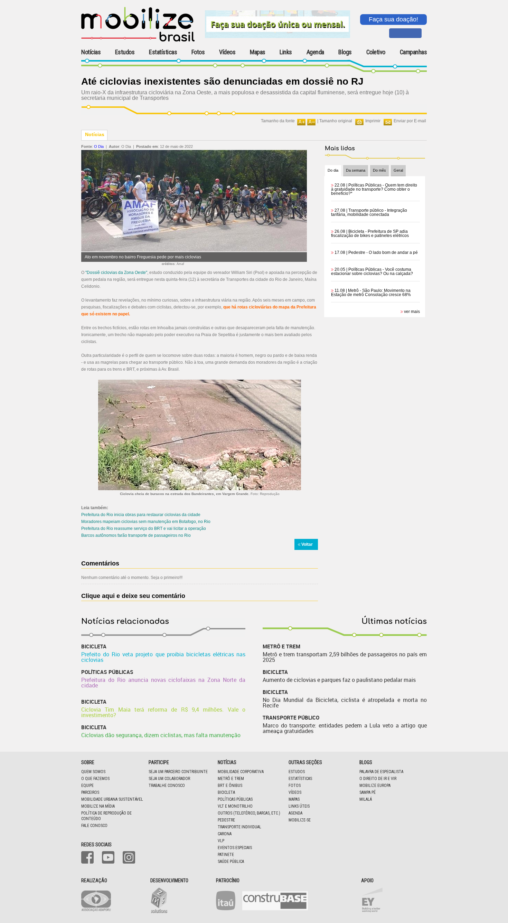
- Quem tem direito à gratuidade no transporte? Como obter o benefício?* (374, 189)
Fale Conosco (94, 825)
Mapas (257, 52)
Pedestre (226, 820)
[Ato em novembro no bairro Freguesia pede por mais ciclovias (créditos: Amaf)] (194, 250)
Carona (225, 833)
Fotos (198, 52)
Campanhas (413, 52)
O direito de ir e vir (377, 778)
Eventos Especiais (235, 847)
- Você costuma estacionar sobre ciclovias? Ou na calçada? (372, 271)
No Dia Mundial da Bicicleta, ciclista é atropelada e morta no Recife (345, 702)
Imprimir (372, 120)
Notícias (91, 52)
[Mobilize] (138, 40)
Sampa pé (367, 792)
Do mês (379, 170)
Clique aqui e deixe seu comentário (133, 595)
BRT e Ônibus (230, 785)
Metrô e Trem (231, 778)
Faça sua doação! (393, 19)
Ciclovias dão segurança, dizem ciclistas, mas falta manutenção (161, 735)
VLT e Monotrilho (235, 806)
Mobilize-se (300, 820)
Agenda (315, 52)
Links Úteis (299, 806)
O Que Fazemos (95, 778)
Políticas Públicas (235, 799)
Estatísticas (163, 52)
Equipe (87, 785)
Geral (398, 170)
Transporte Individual (239, 827)
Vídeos (227, 52)
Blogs (345, 52)
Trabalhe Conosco (167, 785)
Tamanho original (335, 120)
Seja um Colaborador (169, 778)
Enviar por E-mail (410, 120)
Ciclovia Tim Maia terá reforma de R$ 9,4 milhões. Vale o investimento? (163, 712)
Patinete (226, 854)
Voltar (307, 544)
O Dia (99, 146)
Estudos (125, 52)
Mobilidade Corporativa (241, 771)
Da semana (355, 170)
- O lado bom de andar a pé (376, 252)
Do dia (333, 170)
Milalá (365, 799)
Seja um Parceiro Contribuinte (178, 771)
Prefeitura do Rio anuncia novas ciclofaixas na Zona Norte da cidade (163, 682)
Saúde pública (231, 861)
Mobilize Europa (375, 785)
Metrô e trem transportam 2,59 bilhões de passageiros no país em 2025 (345, 657)
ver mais (412, 311)
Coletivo (375, 52)
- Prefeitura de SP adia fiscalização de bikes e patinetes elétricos (370, 233)
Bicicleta (226, 792)
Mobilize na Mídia (98, 806)
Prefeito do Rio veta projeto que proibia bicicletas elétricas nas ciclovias (163, 657)
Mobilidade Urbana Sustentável (112, 799)
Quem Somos (93, 771)
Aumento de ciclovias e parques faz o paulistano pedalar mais (339, 680)
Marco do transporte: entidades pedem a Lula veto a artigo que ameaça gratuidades (345, 728)
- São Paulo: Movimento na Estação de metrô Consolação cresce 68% (371, 292)
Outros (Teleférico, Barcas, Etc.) (249, 813)
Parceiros (90, 792)
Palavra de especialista (381, 771)
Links (286, 52)
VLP (221, 840)
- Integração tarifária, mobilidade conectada (369, 212)
